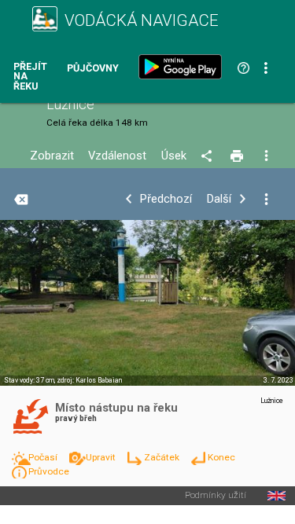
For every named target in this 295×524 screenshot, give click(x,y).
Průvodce (48, 471)
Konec (221, 457)
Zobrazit (52, 156)
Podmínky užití (215, 495)
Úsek (173, 156)
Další (219, 199)
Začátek (163, 457)
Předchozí (166, 199)
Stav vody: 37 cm (29, 380)
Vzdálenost (117, 156)
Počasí (44, 457)
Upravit (102, 457)
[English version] (276, 495)
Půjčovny (93, 69)
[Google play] (183, 66)
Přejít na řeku (30, 77)
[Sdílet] (208, 156)
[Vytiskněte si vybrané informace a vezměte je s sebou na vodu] (237, 156)
